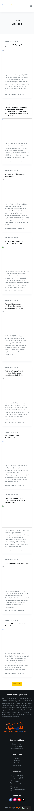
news (11, 41)
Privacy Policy (17, 744)
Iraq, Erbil (20, 778)
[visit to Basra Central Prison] (17, 577)
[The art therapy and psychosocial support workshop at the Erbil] (17, 322)
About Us (17, 763)
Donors (17, 758)
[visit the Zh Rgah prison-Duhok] (17, 61)
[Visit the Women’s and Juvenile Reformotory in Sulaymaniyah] (17, 516)
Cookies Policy (17, 746)
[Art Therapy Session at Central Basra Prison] (17, 257)
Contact (17, 760)
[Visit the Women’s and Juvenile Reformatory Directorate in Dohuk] (17, 389)
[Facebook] (10, 800)
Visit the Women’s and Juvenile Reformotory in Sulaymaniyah (15, 500)
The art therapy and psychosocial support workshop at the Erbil (14, 306)
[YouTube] (19, 800)
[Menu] (31, 6)
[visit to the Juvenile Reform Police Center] (17, 640)
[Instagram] (15, 800)
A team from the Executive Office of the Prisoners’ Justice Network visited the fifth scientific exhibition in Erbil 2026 (16, 112)
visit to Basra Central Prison (17, 563)
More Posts (17, 684)
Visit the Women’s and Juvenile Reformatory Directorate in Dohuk (14, 373)
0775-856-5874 (20, 784)
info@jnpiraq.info (19, 790)
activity (7, 41)
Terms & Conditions (17, 748)
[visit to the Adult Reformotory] (17, 452)
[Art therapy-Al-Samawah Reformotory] (17, 190)
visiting (16, 41)
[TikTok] (23, 800)
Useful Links (17, 765)
